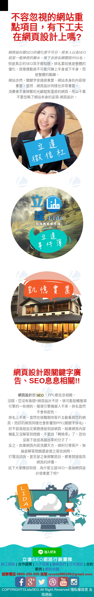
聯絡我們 (59, 564)
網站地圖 (52, 569)
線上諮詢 (8, 564)
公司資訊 (76, 564)
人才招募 (42, 564)
